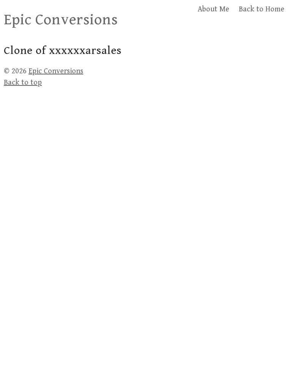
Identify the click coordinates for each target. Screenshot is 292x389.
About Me (213, 9)
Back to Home (261, 9)
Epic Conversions (61, 19)
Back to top (23, 82)
